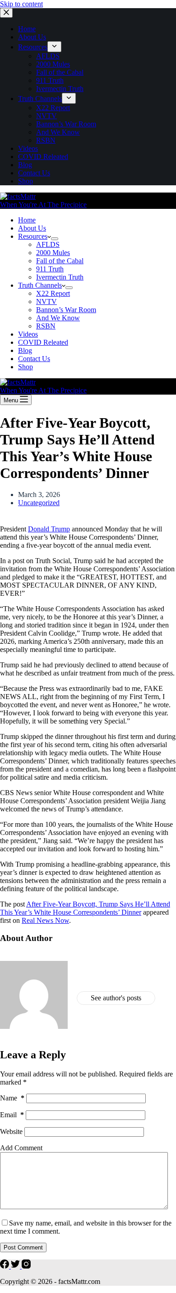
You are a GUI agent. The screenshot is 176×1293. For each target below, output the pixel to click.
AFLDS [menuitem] (48, 56)
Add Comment (21, 1148)
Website (11, 1131)
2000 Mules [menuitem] (53, 64)
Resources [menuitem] (32, 47)
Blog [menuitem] (25, 165)
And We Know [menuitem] (58, 132)
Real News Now (45, 920)
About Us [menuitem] (32, 37)
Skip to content (21, 4)
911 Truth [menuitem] (50, 80)
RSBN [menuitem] (46, 140)
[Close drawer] (6, 13)
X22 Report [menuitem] (53, 107)
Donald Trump (49, 529)
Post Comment (23, 1247)
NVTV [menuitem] (46, 116)
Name (12, 1098)
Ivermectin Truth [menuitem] (59, 88)
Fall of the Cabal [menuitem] (59, 72)
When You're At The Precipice (43, 204)
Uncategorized (39, 503)
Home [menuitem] (27, 29)
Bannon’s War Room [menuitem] (66, 124)
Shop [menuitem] (25, 181)
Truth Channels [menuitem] (40, 98)
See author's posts (116, 998)
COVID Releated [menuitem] (43, 156)
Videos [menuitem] (28, 148)
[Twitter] (16, 1266)
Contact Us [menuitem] (34, 173)
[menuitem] (54, 46)
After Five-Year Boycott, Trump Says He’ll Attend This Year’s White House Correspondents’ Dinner (85, 908)
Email (12, 1115)
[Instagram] (26, 1266)
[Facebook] (5, 1266)
